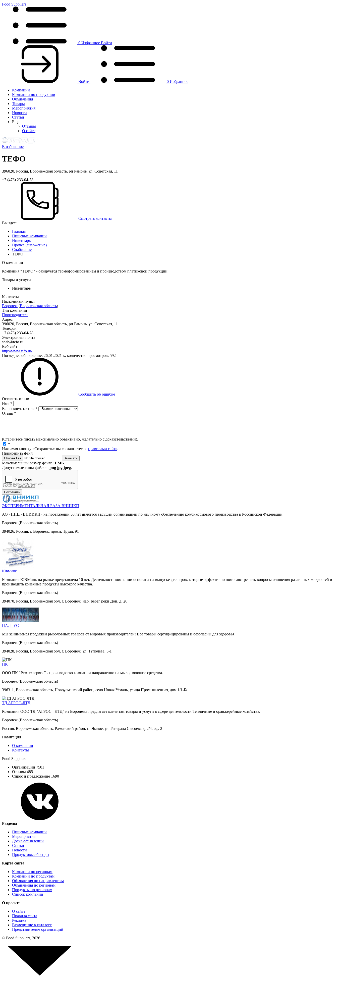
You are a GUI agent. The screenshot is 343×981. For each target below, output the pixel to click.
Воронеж (10, 306)
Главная (19, 231)
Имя (7, 403)
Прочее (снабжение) (29, 245)
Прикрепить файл (17, 453)
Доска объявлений (28, 841)
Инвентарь (21, 240)
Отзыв (9, 413)
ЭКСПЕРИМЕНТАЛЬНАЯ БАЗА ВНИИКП (40, 506)
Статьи (18, 117)
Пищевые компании (29, 236)
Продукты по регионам (32, 890)
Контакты (20, 750)
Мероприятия (23, 108)
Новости (19, 113)
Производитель (15, 315)
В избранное (13, 146)
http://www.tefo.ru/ (17, 351)
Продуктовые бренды (30, 854)
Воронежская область (38, 306)
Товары (18, 103)
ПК (5, 664)
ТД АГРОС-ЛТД (16, 703)
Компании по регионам (32, 871)
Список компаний (27, 894)
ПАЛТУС (10, 625)
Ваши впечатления (19, 408)
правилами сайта (102, 449)
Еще (15, 122)
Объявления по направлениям (38, 881)
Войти (106, 43)
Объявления (22, 99)
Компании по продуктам (33, 876)
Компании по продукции (33, 94)
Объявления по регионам (33, 885)
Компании (21, 90)
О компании (22, 745)
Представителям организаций (37, 929)
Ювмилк (9, 571)
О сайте (28, 131)
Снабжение (22, 249)
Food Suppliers (14, 4)
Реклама (19, 920)
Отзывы (29, 126)
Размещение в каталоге (32, 925)
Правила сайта (24, 916)
